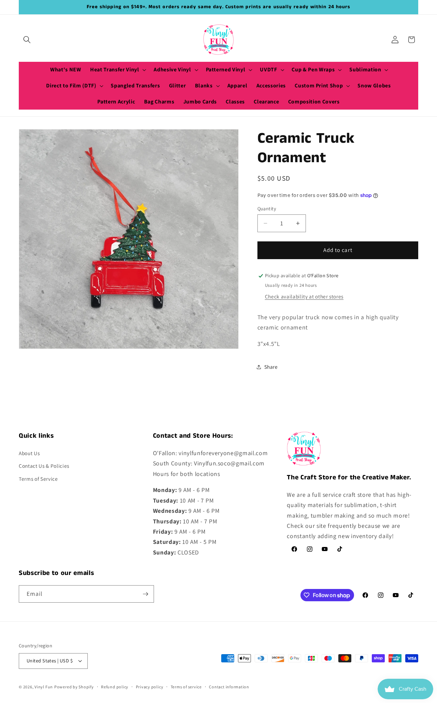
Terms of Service (38, 478)
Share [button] (271, 367)
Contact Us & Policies (44, 465)
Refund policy (114, 686)
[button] (27, 39)
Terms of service (186, 686)
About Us (29, 453)
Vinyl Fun (43, 686)
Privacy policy (150, 686)
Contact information (229, 686)
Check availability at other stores (304, 296)
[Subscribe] (145, 594)
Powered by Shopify (74, 686)
